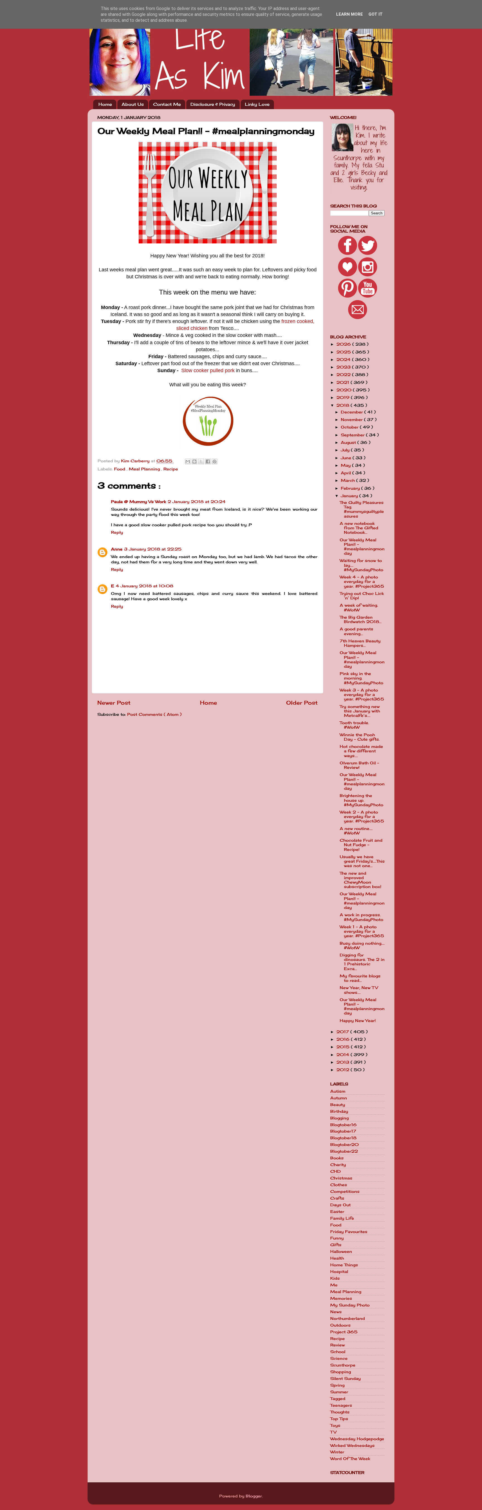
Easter (337, 1211)
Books (337, 1158)
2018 (343, 405)
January (350, 496)
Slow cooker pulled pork (208, 370)
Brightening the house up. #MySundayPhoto (361, 800)
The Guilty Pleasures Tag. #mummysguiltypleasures (362, 509)
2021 (343, 382)
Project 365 (344, 1332)
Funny (337, 1238)
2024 (344, 359)
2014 (343, 1054)
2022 (344, 374)
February (351, 488)
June (347, 458)
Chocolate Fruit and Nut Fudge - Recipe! (361, 844)
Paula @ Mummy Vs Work (138, 501)
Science (339, 1358)
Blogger (254, 1496)
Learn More (349, 14)
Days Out (340, 1205)
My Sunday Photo (350, 1305)
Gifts (335, 1245)
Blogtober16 (343, 1125)
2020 (344, 390)
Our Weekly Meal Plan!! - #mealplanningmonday (362, 547)
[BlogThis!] (194, 461)
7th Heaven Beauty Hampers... (360, 643)
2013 (343, 1062)
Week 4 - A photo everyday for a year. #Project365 (362, 581)
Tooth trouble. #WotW (354, 725)
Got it (375, 14)
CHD (335, 1171)
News (336, 1312)
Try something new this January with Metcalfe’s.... (360, 711)
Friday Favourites (348, 1231)
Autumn (338, 1098)
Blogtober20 (344, 1144)
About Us (133, 104)
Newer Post (114, 702)
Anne (116, 549)
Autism (337, 1091)
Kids (335, 1278)
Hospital (339, 1271)
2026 (344, 344)
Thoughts (340, 1412)
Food (120, 469)
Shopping (340, 1372)
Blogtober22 (344, 1151)
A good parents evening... (356, 631)
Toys (335, 1425)
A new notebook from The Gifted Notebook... (359, 528)
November (352, 419)
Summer (339, 1392)
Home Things (344, 1265)
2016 (343, 1039)
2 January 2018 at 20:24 (197, 501)
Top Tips (339, 1418)
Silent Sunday (345, 1378)
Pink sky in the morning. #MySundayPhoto (361, 678)
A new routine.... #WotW (356, 830)
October (350, 427)
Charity (338, 1164)
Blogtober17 (343, 1131)
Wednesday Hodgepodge (357, 1439)
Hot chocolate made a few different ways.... (361, 751)
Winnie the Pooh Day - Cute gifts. (360, 737)
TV (333, 1432)
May (346, 465)
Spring (337, 1385)
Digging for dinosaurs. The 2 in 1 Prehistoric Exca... (362, 962)
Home (105, 104)
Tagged (337, 1398)
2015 (343, 1047)
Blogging (339, 1118)
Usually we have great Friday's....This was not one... (362, 861)
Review (337, 1345)
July (346, 450)
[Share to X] (201, 461)
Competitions (345, 1191)
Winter (337, 1452)
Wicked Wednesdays (352, 1445)
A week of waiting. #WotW (359, 607)
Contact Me (167, 104)
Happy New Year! (358, 1020)
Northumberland (347, 1318)
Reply (117, 532)
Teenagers (341, 1405)
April (346, 473)
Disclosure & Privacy (213, 104)
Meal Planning (145, 469)
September (353, 435)
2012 (343, 1070)
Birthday (339, 1111)
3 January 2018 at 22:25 (153, 549)
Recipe (170, 469)
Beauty (337, 1104)
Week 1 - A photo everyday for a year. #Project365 (362, 931)
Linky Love (257, 104)
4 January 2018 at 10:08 (144, 586)
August (349, 442)
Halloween (341, 1251)
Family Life (342, 1218)
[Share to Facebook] (208, 461)
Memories (341, 1298)
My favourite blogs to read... (360, 978)
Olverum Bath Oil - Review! (359, 765)
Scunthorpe (342, 1365)
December (352, 412)
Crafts (337, 1198)
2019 (343, 397)
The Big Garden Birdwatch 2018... (361, 619)
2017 (343, 1032)
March (348, 480)
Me (334, 1285)
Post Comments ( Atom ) (154, 714)
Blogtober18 (343, 1138)
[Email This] (188, 461)
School (337, 1351)
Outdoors (340, 1325)
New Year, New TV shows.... (359, 989)
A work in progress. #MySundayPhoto (361, 917)
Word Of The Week (350, 1458)
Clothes (338, 1185)
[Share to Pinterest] (214, 461)
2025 (344, 352)
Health (337, 1258)
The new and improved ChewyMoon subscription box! (360, 880)
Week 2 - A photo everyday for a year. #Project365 (362, 816)
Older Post (302, 702)
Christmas (341, 1178)
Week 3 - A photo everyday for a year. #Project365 (362, 694)
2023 (344, 367)
